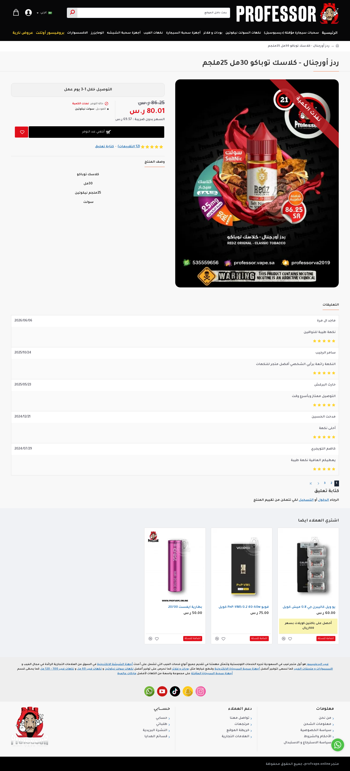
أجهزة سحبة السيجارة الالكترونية (237, 669)
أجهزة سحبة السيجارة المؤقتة (212, 673)
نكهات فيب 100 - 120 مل (57, 669)
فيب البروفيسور (317, 664)
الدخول (323, 500)
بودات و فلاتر (180, 669)
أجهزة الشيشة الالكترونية (115, 664)
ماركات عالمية (126, 673)
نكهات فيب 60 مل (89, 669)
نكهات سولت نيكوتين (119, 669)
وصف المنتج (155, 162)
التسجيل (306, 500)
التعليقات (331, 305)
